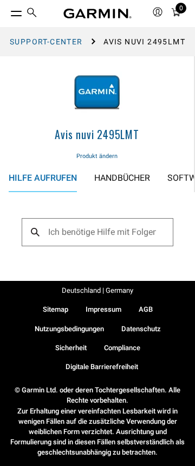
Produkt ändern (97, 156)
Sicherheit (71, 348)
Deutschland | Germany (97, 290)
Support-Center (46, 41)
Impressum (103, 309)
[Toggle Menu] (6, 11)
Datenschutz (141, 329)
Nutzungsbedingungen (69, 329)
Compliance (122, 348)
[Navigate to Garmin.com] (97, 13)
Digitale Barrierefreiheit (102, 367)
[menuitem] (32, 14)
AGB (146, 309)
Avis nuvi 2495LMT (97, 134)
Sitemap (55, 309)
